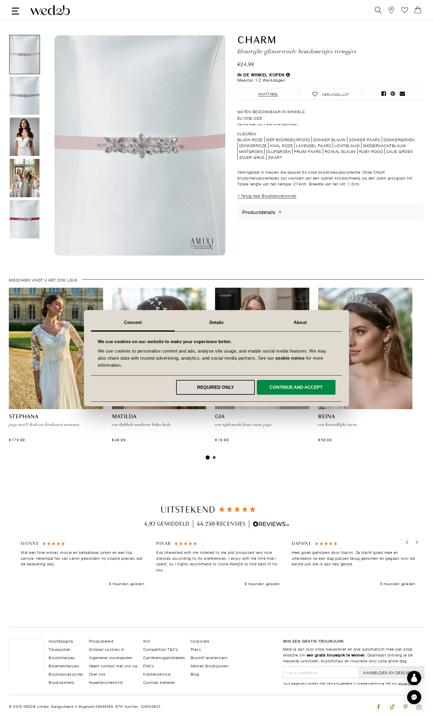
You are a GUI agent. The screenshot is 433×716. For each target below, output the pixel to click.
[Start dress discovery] (414, 678)
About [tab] (300, 322)
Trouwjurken (60, 648)
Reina (326, 417)
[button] (407, 542)
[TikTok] (392, 705)
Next (209, 146)
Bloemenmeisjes (64, 665)
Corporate (200, 640)
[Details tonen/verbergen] (280, 212)
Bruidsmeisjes (62, 657)
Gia (219, 417)
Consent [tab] (133, 322)
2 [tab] (214, 457)
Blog (195, 673)
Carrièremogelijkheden (164, 657)
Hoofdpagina (61, 640)
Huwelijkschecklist (106, 681)
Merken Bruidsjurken (210, 665)
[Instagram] (419, 705)
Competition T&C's (160, 648)
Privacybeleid (101, 640)
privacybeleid (408, 683)
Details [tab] (216, 322)
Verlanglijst (404, 10)
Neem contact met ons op (113, 665)
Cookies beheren (159, 681)
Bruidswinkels (62, 681)
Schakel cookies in (106, 648)
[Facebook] (378, 705)
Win (146, 640)
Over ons (97, 673)
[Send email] (402, 93)
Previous (70, 146)
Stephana (23, 417)
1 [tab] (208, 457)
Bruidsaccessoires (66, 673)
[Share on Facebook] (383, 93)
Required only (215, 387)
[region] (218, 563)
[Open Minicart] (417, 10)
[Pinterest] (405, 705)
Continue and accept (296, 387)
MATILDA (124, 417)
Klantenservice (156, 673)
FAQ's (148, 665)
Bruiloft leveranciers (209, 657)
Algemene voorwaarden (111, 657)
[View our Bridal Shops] (391, 10)
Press (196, 648)
